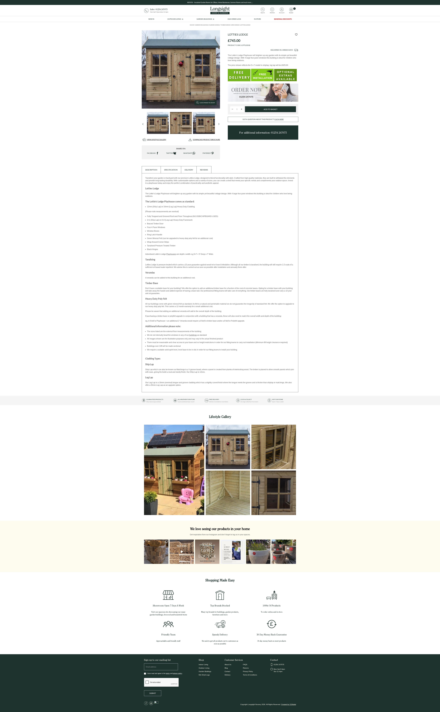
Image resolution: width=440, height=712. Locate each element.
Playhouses (171, 254)
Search (263, 12)
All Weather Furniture (186, 399)
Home (192, 25)
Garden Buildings (204, 19)
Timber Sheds (225, 25)
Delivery (227, 675)
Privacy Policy (248, 671)
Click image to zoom (207, 103)
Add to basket (270, 109)
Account (281, 12)
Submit (152, 693)
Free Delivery (214, 399)
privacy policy (177, 673)
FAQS (245, 664)
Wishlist (272, 12)
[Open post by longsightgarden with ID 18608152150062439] (207, 552)
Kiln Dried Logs (234, 19)
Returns (246, 668)
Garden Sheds (214, 25)
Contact (227, 671)
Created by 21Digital (288, 704)
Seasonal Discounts (283, 19)
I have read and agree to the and (164, 673)
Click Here (279, 119)
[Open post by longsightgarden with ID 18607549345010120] (284, 552)
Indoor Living (203, 664)
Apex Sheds (235, 25)
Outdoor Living (174, 19)
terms (168, 673)
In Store (257, 19)
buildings (193, 335)
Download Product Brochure (206, 140)
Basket (291, 12)
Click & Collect (246, 399)
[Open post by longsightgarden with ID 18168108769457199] (156, 552)
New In (151, 19)
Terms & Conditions (250, 675)
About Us (228, 664)
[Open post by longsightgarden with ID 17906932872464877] (182, 552)
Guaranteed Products (154, 399)
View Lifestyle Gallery (156, 140)
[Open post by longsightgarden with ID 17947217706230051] (258, 552)
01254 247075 (161, 9)
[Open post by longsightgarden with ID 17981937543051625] (233, 552)
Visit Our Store (277, 399)
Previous (143, 124)
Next (219, 124)
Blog (226, 668)
